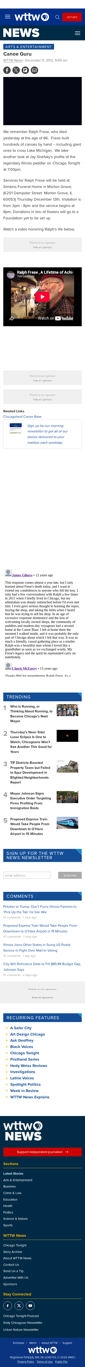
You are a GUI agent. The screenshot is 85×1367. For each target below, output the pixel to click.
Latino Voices (22, 1078)
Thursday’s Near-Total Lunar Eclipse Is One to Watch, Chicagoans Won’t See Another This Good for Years (31, 742)
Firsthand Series (24, 1059)
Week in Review (24, 1091)
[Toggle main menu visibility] (7, 16)
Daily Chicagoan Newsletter (22, 1322)
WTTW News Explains (30, 1097)
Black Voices (21, 1047)
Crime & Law (12, 1193)
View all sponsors (42, 247)
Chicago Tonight (24, 1053)
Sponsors (10, 1284)
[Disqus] (42, 508)
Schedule (18, 1343)
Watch (33, 1343)
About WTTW (50, 1343)
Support (67, 1343)
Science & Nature (15, 1218)
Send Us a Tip (13, 1271)
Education (10, 1199)
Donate (72, 17)
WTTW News (13, 60)
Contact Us (11, 1264)
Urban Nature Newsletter (21, 1329)
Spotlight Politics (25, 1084)
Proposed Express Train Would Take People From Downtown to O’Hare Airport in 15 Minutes (29, 826)
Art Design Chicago (27, 1034)
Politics (8, 1212)
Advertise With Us (15, 1277)
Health (7, 1205)
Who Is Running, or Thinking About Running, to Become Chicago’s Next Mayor (31, 714)
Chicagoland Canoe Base (22, 416)
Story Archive (12, 1251)
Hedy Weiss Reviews (28, 1065)
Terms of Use (45, 1362)
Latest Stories (13, 1173)
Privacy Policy (25, 1362)
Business (9, 1186)
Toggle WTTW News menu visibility (80, 33)
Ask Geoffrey (21, 1040)
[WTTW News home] (21, 32)
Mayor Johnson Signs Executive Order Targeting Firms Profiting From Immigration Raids (30, 801)
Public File (61, 1362)
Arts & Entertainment (28, 46)
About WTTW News (17, 1258)
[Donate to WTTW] (42, 1350)
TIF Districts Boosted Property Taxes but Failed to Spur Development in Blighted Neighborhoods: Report (30, 772)
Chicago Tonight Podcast (21, 1316)
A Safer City (20, 1028)
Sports (8, 1225)
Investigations (22, 1072)
